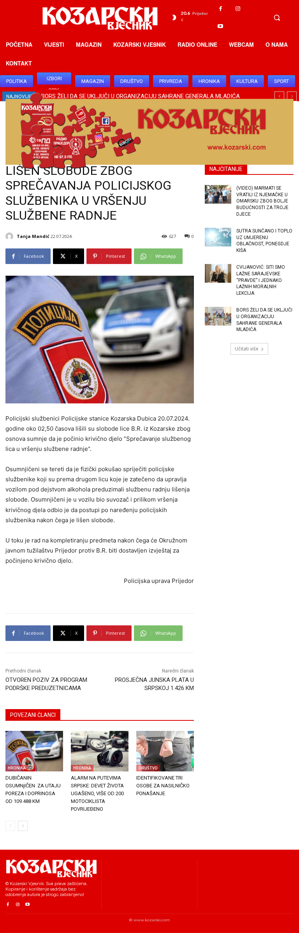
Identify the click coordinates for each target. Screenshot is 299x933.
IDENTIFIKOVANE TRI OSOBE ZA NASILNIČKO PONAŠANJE (163, 785)
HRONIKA (17, 768)
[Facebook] (220, 9)
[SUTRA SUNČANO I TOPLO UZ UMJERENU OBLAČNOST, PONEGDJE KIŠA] (218, 237)
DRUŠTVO (148, 768)
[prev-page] (10, 826)
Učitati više (247, 348)
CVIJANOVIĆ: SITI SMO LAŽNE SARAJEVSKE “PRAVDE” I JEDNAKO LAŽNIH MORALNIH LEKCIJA (260, 280)
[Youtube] (220, 26)
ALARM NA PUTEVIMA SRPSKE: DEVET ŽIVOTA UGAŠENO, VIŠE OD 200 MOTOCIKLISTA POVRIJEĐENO (97, 793)
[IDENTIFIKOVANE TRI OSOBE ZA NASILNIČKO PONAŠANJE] (165, 751)
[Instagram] (238, 9)
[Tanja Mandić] (10, 236)
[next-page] (23, 826)
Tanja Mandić (33, 236)
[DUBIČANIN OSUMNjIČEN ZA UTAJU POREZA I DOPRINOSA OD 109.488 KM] (34, 751)
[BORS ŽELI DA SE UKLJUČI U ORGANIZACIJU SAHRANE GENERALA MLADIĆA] (218, 316)
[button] (276, 17)
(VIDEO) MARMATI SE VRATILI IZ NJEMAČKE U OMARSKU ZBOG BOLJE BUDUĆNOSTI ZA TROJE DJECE (262, 201)
